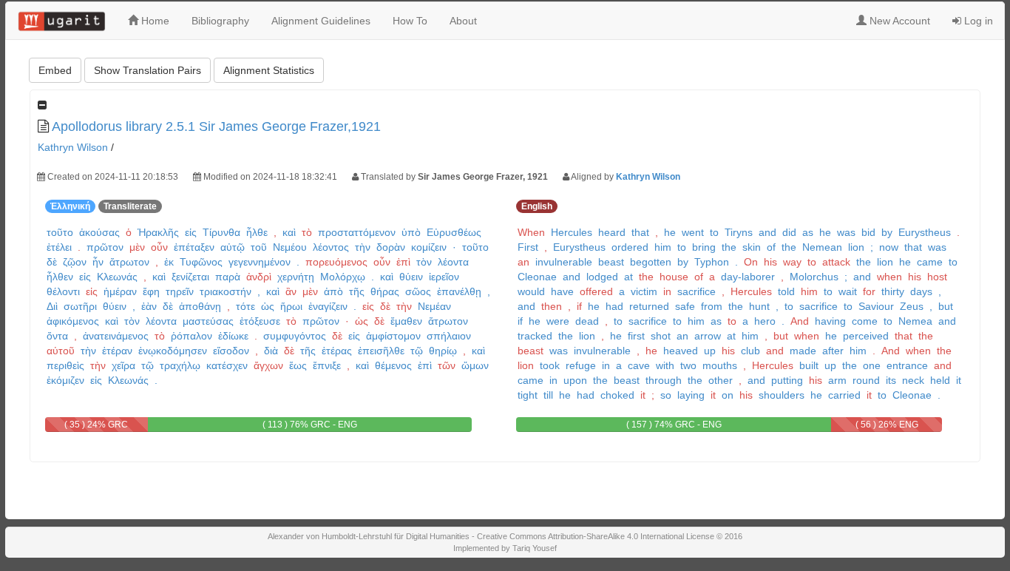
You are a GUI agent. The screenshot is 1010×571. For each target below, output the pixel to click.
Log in (977, 21)
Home (153, 21)
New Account (898, 21)
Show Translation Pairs (147, 70)
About (463, 21)
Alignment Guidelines (320, 21)
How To (410, 21)
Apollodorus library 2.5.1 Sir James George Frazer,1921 (216, 126)
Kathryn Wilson (73, 147)
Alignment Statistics (268, 70)
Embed (55, 70)
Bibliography (220, 21)
